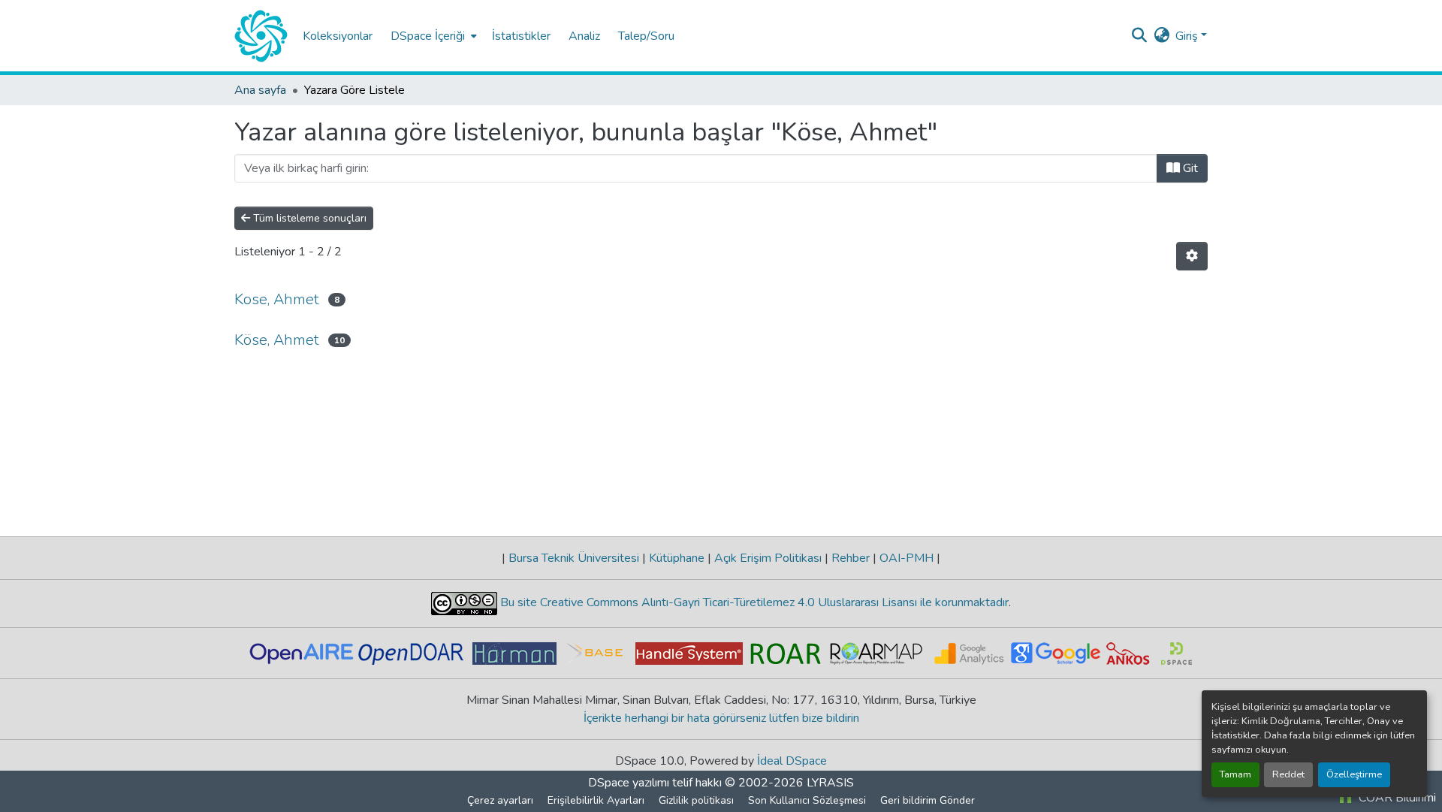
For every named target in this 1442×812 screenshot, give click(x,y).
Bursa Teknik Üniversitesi (573, 558)
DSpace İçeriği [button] (428, 36)
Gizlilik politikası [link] (696, 800)
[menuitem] (432, 35)
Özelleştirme (1354, 774)
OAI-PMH (906, 558)
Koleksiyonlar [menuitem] (338, 36)
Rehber (850, 558)
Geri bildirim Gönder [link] (927, 800)
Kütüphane (676, 558)
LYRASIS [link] (830, 782)
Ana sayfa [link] (260, 90)
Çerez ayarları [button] (500, 800)
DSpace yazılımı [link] (628, 782)
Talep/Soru (646, 36)
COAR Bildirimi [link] (1396, 797)
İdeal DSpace (792, 761)
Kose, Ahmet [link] (276, 299)
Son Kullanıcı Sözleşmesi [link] (807, 800)
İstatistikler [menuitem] (521, 36)
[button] (261, 36)
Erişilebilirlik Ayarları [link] (596, 800)
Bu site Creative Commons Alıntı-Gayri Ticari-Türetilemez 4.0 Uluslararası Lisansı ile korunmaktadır (753, 602)
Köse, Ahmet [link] (276, 340)
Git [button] (1189, 168)
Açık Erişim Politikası (768, 558)
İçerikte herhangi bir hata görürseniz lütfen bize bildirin (721, 718)
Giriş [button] (1188, 36)
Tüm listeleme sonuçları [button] (308, 218)
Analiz (584, 36)
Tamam (1235, 774)
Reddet (1288, 774)
